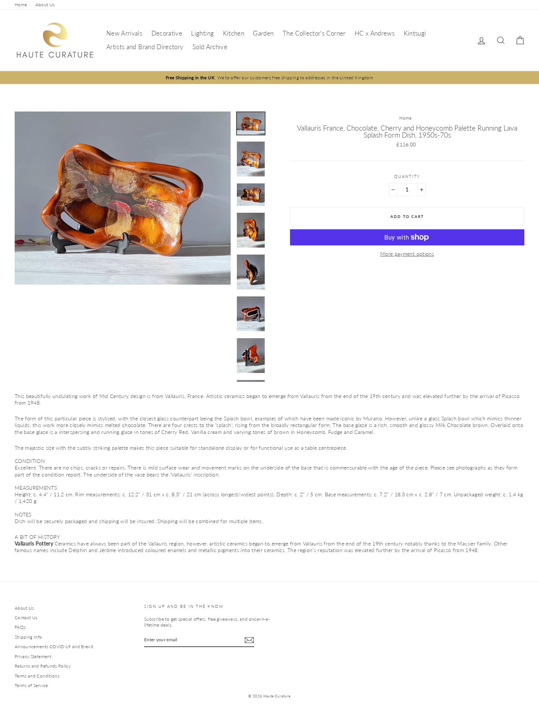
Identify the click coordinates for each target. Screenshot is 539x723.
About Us (45, 4)
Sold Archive (209, 47)
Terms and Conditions (37, 676)
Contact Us (26, 617)
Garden (263, 33)
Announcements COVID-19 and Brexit (54, 646)
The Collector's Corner (314, 33)
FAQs (20, 627)
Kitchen (233, 33)
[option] (269, 77)
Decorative (167, 33)
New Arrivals (124, 33)
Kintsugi (415, 33)
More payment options (407, 254)
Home (21, 4)
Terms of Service (31, 685)
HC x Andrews (375, 33)
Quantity (407, 176)
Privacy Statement (33, 656)
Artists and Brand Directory (144, 47)
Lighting (202, 33)
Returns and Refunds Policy (43, 666)
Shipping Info (28, 637)
